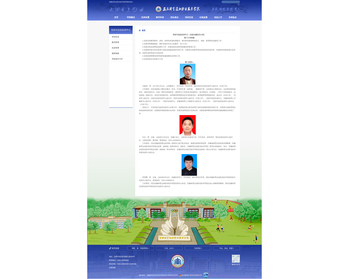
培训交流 (189, 17)
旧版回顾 (112, 267)
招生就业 (174, 17)
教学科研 (160, 17)
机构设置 (145, 17)
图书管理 (115, 42)
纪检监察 (204, 17)
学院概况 (131, 17)
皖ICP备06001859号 (171, 275)
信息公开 (218, 17)
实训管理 (115, 48)
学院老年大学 (117, 59)
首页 (116, 17)
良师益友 (233, 17)
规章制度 (115, 53)
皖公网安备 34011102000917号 (191, 275)
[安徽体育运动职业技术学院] (178, 9)
